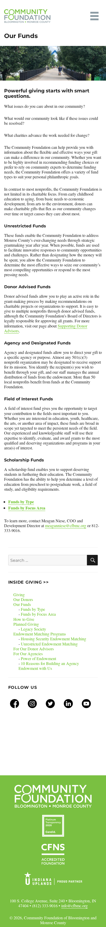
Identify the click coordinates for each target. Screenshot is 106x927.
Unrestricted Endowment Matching (49, 643)
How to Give (23, 619)
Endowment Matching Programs (39, 633)
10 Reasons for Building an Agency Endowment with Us (49, 666)
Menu (94, 16)
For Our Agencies (28, 653)
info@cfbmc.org (74, 905)
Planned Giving (26, 624)
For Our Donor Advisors (33, 648)
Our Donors (23, 599)
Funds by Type (21, 502)
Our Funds (22, 604)
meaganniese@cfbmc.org (65, 525)
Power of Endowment (38, 658)
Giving (19, 594)
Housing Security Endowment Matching (53, 638)
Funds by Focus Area (26, 508)
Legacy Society (33, 629)
